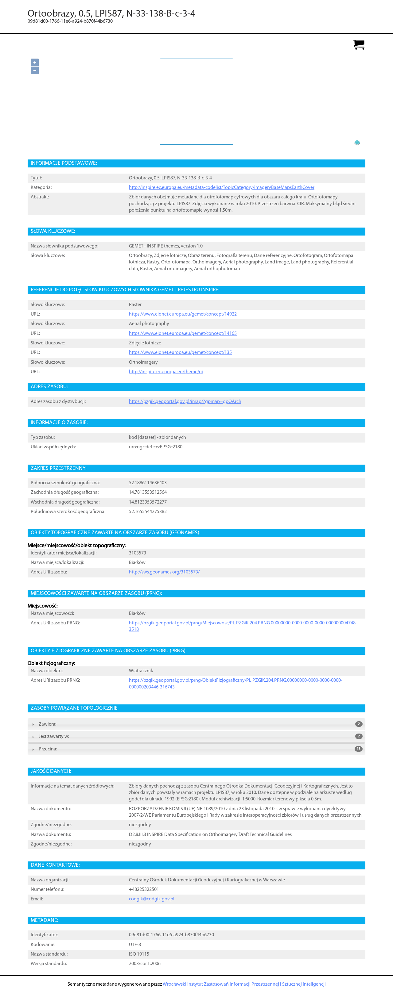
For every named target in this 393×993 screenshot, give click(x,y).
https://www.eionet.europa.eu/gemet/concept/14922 (183, 314)
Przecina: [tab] (199, 749)
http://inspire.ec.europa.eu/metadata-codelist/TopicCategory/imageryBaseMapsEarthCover (221, 187)
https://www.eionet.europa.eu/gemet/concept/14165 (183, 333)
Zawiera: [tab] (199, 724)
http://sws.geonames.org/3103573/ (164, 572)
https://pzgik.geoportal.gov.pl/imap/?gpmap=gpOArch (185, 401)
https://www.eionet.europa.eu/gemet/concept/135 (180, 352)
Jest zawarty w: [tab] (199, 736)
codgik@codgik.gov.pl (151, 899)
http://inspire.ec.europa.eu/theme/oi (166, 372)
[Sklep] (358, 45)
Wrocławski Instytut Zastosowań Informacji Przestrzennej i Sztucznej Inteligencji (244, 984)
